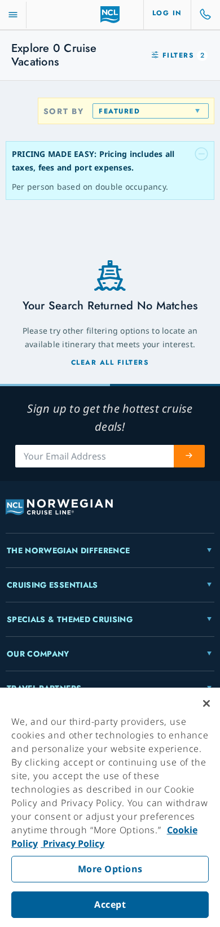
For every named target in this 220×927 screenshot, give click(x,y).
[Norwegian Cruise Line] (110, 14)
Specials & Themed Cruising (70, 619)
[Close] (206, 703)
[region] (110, 807)
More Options (110, 869)
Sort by (63, 111)
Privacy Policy (72, 843)
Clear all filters (110, 362)
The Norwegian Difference (68, 550)
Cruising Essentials (52, 585)
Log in (167, 13)
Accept (110, 904)
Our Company (38, 653)
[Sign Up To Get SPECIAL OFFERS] (189, 456)
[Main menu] (13, 15)
